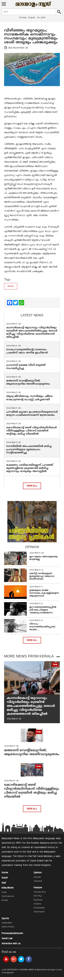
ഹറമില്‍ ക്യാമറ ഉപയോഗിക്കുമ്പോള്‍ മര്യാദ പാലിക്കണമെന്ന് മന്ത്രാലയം (32, 413)
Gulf (4, 882)
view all (32, 486)
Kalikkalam (7, 923)
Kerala (11, 286)
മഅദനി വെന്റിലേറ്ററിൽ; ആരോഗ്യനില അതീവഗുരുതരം (28, 382)
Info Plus (38, 896)
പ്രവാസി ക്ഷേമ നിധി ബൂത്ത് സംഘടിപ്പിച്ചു (26, 366)
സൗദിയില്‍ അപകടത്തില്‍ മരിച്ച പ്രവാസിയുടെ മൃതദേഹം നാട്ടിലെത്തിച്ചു (29, 449)
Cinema (37, 904)
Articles (37, 877)
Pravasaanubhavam (12, 933)
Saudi (5, 877)
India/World (7, 887)
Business (38, 900)
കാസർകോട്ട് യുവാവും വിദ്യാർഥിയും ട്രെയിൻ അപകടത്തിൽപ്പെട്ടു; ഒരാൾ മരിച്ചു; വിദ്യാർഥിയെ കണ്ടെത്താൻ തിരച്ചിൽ (31, 332)
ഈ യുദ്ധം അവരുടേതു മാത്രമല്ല (43, 558)
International (8, 896)
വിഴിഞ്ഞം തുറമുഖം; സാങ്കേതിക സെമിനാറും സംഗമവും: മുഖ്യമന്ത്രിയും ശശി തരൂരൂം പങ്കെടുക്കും (31, 36)
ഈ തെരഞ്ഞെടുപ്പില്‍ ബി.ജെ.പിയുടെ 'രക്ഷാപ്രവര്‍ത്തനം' (42, 610)
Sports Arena (8, 927)
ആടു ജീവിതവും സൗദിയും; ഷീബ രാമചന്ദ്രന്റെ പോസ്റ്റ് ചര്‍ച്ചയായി (29, 398)
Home (5, 872)
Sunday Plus (40, 892)
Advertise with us (11, 943)
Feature (38, 887)
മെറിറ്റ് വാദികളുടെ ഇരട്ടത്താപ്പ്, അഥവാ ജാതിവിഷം (41, 576)
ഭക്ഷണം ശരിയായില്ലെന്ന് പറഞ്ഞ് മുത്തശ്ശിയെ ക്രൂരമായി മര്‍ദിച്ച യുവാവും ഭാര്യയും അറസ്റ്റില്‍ (29, 468)
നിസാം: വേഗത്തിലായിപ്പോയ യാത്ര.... (42, 627)
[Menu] (4, 4)
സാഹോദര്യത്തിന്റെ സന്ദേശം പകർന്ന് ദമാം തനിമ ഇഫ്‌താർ (27, 351)
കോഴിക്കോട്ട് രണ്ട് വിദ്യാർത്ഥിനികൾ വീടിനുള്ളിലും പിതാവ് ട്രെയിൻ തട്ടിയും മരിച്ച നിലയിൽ (31, 431)
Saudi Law (7, 938)
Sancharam (39, 912)
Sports (5, 918)
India (4, 892)
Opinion (38, 872)
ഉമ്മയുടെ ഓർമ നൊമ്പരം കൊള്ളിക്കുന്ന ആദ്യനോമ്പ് (44, 593)
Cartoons (38, 881)
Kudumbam (39, 908)
